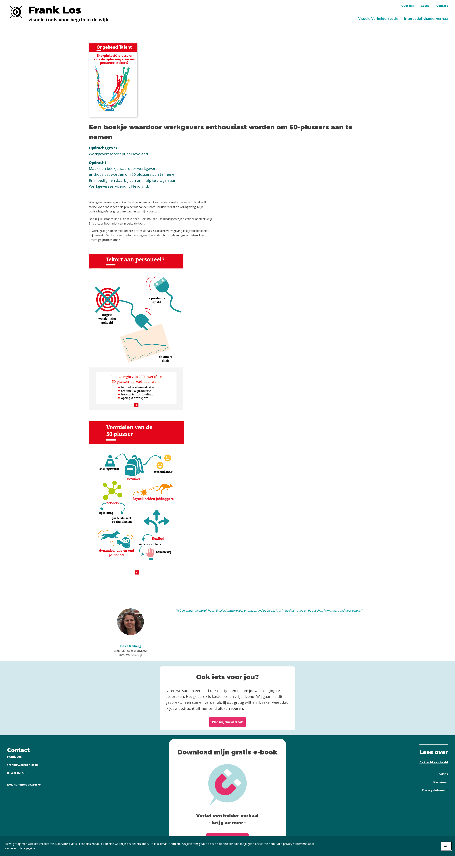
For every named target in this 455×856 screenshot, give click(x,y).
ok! (446, 846)
